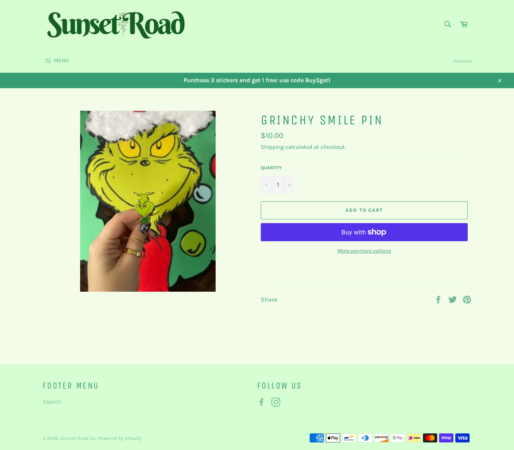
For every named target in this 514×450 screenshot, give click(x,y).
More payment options (364, 251)
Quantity (271, 167)
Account (462, 61)
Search (52, 401)
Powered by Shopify (119, 438)
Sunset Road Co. (78, 438)
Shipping (272, 147)
